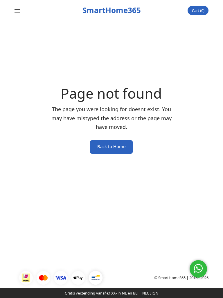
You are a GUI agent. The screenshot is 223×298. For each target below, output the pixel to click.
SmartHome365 (111, 10)
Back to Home (111, 146)
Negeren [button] (150, 293)
